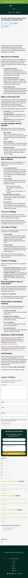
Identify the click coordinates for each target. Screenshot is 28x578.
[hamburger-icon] (14, 9)
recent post (7, 529)
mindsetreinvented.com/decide (9, 344)
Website (3, 412)
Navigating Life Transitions (9, 510)
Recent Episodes (8, 528)
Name (3, 402)
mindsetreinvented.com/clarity (15, 350)
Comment (4, 384)
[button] (5, 23)
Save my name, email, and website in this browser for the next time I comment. (14, 420)
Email (3, 407)
